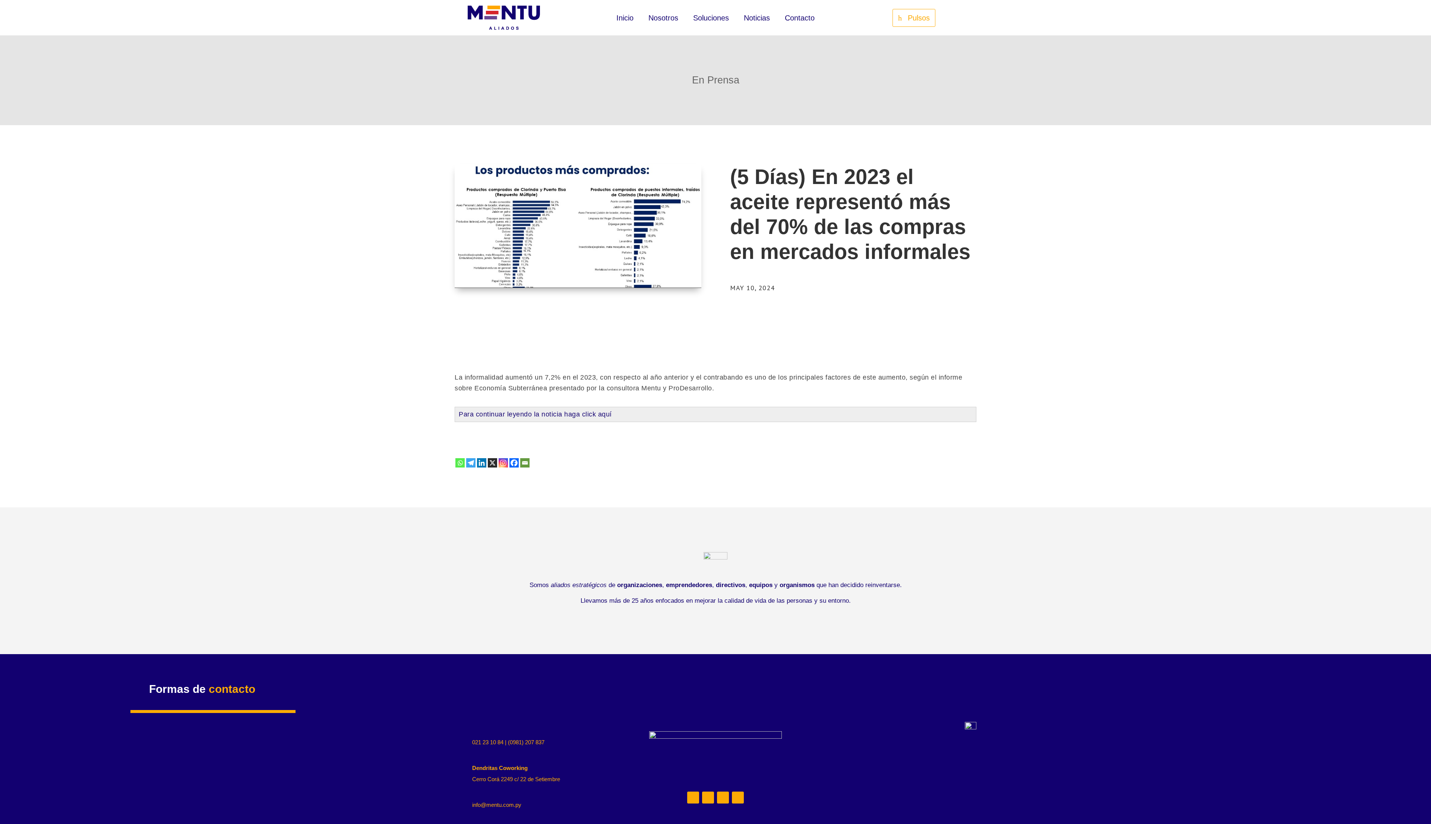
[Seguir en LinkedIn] (693, 798)
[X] (492, 463)
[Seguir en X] (723, 798)
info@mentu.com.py (496, 805)
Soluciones (711, 18)
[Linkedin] (481, 463)
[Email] (525, 463)
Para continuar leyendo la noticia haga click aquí (535, 414)
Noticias (757, 18)
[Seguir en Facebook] (738, 798)
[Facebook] (514, 463)
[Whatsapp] (460, 463)
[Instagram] (503, 463)
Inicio (625, 18)
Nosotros (663, 18)
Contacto (800, 18)
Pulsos (919, 18)
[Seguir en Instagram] (708, 798)
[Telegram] (471, 463)
